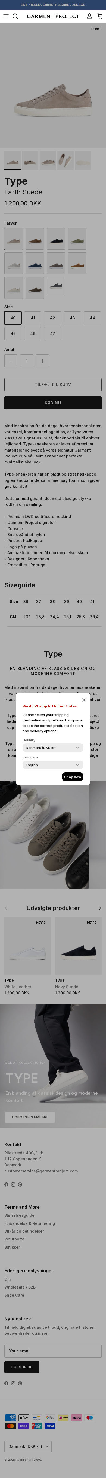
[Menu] (6, 16)
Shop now (72, 777)
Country (29, 740)
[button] (84, 700)
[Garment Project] (53, 16)
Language (31, 757)
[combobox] (41, 747)
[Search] (18, 16)
